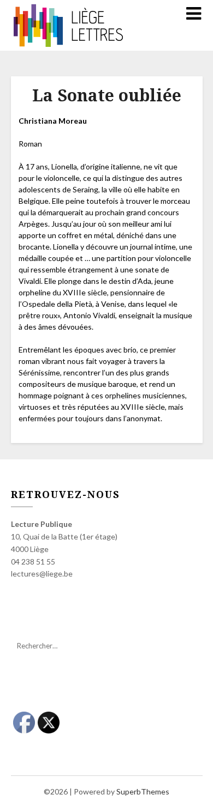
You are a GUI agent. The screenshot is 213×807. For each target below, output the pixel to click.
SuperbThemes (142, 791)
